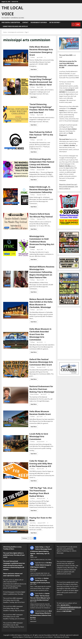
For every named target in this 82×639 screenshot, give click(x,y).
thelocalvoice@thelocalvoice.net (70, 607)
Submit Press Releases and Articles (15, 26)
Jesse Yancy (33, 523)
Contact (25, 22)
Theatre (7, 227)
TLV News (32, 57)
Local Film (7, 285)
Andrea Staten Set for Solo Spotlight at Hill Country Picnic (40, 580)
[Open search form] (69, 24)
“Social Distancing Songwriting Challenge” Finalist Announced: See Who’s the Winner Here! (15, 86)
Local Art (7, 254)
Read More (34, 69)
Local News (7, 64)
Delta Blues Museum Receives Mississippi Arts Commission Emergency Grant (15, 58)
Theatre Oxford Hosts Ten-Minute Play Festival (15, 221)
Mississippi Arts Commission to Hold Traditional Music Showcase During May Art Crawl (15, 247)
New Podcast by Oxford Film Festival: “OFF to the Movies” (15, 141)
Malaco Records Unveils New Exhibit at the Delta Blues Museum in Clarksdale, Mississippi (15, 310)
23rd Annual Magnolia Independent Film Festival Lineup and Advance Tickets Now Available (15, 169)
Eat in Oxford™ (54, 22)
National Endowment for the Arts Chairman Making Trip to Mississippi (15, 395)
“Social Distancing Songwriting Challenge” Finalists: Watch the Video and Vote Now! (15, 114)
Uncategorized (15, 203)
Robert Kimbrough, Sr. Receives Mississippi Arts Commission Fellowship (15, 196)
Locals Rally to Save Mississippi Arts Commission (15, 443)
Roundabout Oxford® (39, 22)
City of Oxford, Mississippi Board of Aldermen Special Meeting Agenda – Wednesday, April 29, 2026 (40, 551)
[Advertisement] (69, 333)
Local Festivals (8, 175)
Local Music (7, 93)
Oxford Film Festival (10, 148)
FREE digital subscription (11, 22)
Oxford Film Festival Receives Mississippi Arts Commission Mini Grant (15, 369)
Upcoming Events (9, 477)
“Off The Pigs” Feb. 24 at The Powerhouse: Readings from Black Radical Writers (15, 499)
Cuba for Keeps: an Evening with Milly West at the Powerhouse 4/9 (15, 470)
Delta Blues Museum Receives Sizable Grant (15, 419)
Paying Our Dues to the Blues (15, 525)
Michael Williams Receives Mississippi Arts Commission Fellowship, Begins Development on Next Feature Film (15, 279)
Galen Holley (39, 547)
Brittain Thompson (34, 394)
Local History (13, 531)
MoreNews (57, 637)
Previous (24, 538)
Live (77, 24)
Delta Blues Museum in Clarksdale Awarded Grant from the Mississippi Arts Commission (15, 340)
